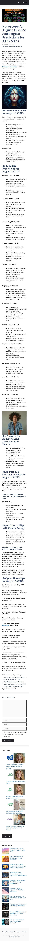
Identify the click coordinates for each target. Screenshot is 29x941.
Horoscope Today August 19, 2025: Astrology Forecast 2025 (17, 881)
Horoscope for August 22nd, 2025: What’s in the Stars (17, 850)
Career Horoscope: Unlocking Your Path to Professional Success (15, 828)
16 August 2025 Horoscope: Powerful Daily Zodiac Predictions (18, 913)
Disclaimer (24, 931)
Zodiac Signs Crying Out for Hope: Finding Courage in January (14, 766)
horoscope (5, 625)
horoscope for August (9, 67)
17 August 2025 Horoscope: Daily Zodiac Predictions (18, 904)
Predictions (16, 679)
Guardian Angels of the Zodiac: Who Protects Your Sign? (18, 897)
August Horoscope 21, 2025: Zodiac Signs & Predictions (16, 858)
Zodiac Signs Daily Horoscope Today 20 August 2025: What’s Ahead (18, 873)
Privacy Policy (5, 931)
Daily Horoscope (17, 675)
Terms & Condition (15, 931)
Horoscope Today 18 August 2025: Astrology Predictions (17, 889)
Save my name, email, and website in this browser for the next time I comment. (15, 734)
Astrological (15, 677)
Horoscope (7, 675)
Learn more (7, 836)
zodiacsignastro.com (14, 936)
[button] (19, 2)
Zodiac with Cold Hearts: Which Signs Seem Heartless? (17, 921)
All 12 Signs (7, 677)
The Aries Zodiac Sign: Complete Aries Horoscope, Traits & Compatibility (18, 866)
